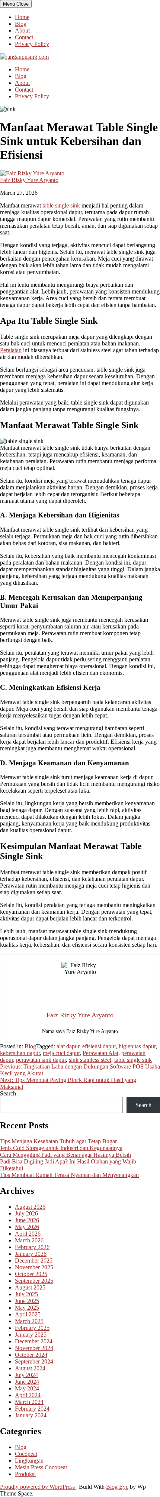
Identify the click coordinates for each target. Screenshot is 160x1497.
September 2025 (34, 1281)
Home (22, 17)
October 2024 (31, 1355)
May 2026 (27, 1227)
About (22, 30)
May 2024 (27, 1388)
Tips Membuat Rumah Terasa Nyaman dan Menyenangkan (69, 1175)
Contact (24, 37)
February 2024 (32, 1408)
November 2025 (34, 1267)
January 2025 (31, 1334)
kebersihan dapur (20, 1053)
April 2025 (28, 1314)
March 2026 (29, 1240)
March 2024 (29, 1402)
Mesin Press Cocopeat (41, 1467)
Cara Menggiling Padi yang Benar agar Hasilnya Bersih (65, 1155)
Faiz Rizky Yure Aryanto (29, 180)
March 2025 (29, 1321)
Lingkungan (29, 1460)
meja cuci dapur (61, 1053)
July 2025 (26, 1294)
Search (8, 1093)
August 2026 (30, 1207)
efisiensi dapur (99, 1046)
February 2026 (32, 1247)
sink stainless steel (90, 1060)
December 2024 (33, 1341)
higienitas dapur (137, 1046)
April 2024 (28, 1395)
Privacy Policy (32, 44)
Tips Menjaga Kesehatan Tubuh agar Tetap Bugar (58, 1141)
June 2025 (27, 1301)
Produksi (25, 1474)
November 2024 (34, 1348)
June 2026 (27, 1220)
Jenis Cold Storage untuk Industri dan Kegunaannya (61, 1148)
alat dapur (68, 1046)
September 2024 (34, 1361)
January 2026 (31, 1254)
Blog (20, 24)
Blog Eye (117, 1487)
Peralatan (11, 350)
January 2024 (31, 1415)
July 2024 (26, 1375)
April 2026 (28, 1233)
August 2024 (30, 1368)
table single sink (61, 205)
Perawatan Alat (100, 1053)
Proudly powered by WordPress (38, 1487)
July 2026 (26, 1213)
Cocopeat (26, 1454)
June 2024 (27, 1381)
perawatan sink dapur (41, 1060)
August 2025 (30, 1287)
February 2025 (32, 1328)
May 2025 (27, 1307)
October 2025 (31, 1274)
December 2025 (33, 1260)
